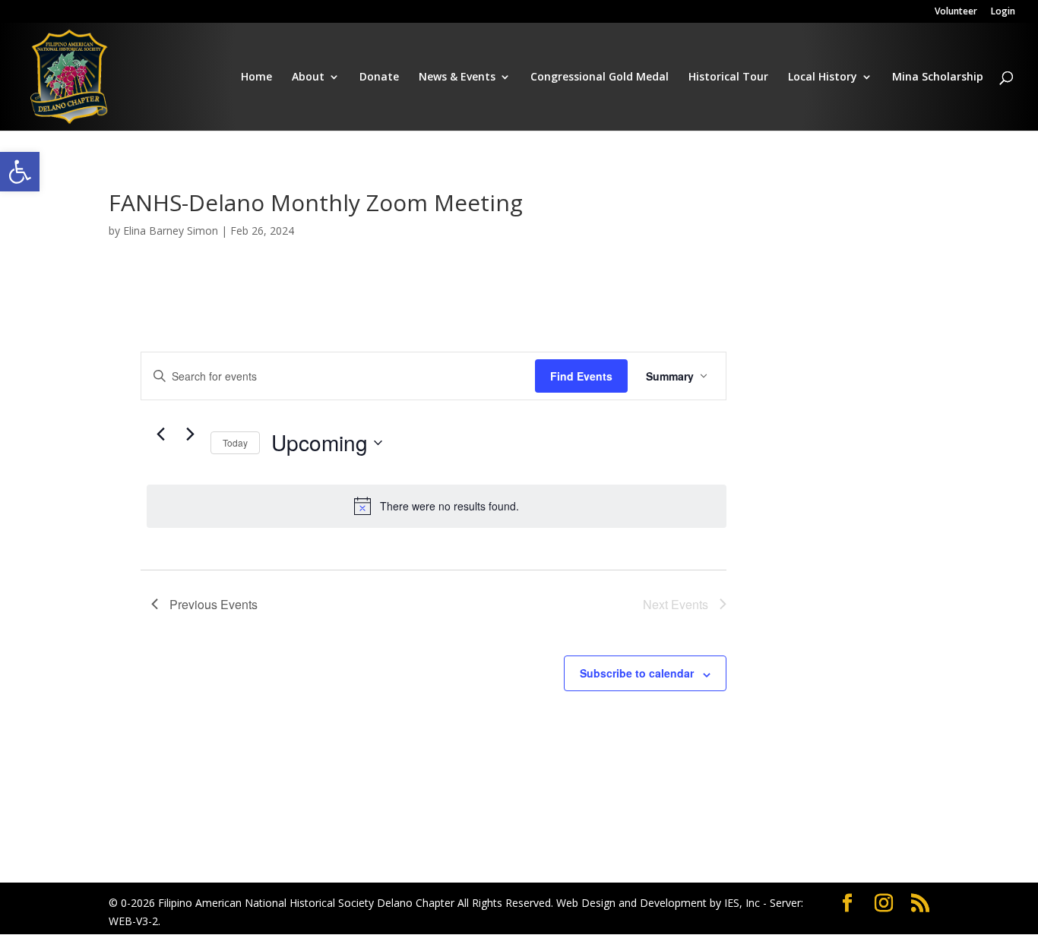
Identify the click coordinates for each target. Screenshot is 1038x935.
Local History (822, 77)
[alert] (436, 506)
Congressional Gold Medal (599, 77)
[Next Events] (190, 434)
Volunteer (956, 12)
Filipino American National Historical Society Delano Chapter (306, 903)
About (308, 77)
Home (256, 77)
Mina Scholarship (937, 77)
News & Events (457, 77)
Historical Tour (728, 77)
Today (235, 442)
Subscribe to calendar (637, 673)
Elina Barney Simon (170, 230)
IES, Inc (742, 903)
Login (1003, 12)
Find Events (581, 376)
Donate (379, 77)
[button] (20, 171)
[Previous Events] (160, 434)
